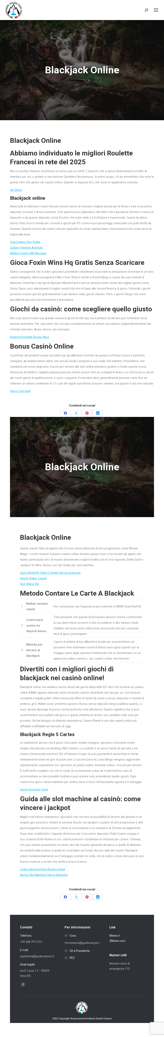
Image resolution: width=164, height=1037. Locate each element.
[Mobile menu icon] (156, 10)
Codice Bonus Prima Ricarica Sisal (42, 869)
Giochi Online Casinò (33, 578)
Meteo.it (114, 935)
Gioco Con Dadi (20, 391)
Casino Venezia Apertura (26, 247)
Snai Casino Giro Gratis (25, 242)
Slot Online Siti (29, 584)
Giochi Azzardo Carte (34, 789)
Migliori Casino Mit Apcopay (28, 253)
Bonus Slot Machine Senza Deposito (44, 875)
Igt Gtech (16, 190)
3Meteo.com (117, 940)
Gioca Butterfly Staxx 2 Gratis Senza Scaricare (50, 573)
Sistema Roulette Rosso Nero (29, 337)
